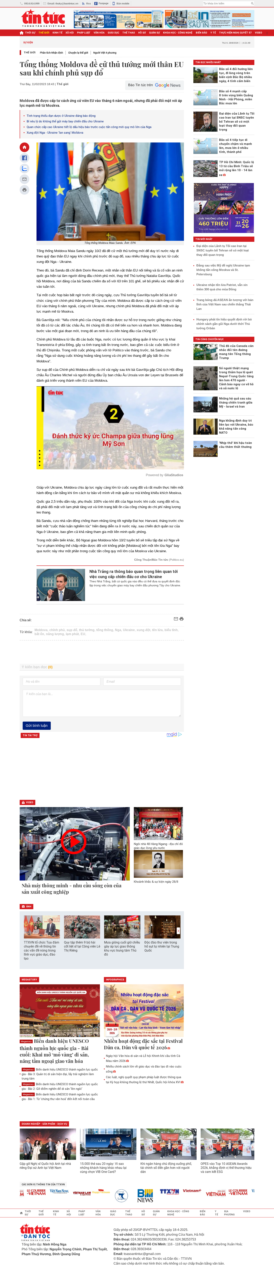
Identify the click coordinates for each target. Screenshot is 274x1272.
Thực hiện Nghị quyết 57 (235, 32)
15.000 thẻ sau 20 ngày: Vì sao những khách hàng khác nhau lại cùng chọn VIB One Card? (103, 1168)
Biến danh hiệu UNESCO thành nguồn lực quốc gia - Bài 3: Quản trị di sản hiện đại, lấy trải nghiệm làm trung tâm (60, 1074)
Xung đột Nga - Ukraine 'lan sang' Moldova (55, 132)
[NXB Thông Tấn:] (103, 1196)
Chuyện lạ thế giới (78, 52)
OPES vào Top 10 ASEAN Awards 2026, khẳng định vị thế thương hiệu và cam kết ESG (226, 1168)
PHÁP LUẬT (83, 32)
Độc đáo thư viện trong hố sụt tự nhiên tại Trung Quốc (161, 946)
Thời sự (30, 32)
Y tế (213, 32)
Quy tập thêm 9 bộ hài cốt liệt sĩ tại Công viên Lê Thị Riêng (82, 946)
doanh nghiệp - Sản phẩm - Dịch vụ (44, 1124)
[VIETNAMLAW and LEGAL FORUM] (62, 1194)
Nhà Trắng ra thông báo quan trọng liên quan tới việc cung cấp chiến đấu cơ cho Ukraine (133, 574)
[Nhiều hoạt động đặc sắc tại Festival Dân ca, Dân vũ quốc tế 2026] (144, 1011)
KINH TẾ (57, 32)
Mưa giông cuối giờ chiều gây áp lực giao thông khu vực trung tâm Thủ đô (122, 948)
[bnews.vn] (126, 1196)
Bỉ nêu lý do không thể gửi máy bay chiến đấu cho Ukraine (65, 121)
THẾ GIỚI (44, 32)
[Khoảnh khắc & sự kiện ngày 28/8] (158, 864)
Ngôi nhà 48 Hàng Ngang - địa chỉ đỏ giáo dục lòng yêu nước (158, 846)
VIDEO (258, 32)
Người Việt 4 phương (104, 52)
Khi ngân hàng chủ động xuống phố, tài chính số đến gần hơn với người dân (166, 1168)
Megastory (26, 1041)
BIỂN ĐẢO (201, 32)
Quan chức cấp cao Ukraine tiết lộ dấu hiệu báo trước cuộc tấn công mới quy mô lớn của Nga (89, 127)
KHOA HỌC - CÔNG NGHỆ (178, 32)
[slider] (93, 456)
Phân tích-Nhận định (51, 52)
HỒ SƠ (142, 32)
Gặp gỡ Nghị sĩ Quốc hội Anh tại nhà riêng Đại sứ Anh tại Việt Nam (45, 1166)
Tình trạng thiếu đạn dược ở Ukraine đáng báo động (61, 116)
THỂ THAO (128, 32)
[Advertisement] (102, 652)
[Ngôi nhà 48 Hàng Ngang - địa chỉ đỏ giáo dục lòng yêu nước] (158, 823)
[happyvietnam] (81, 1191)
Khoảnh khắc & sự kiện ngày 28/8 (156, 882)
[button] (178, 930)
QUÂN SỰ (154, 32)
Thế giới (30, 52)
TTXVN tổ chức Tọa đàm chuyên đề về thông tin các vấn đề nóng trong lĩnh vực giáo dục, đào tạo (41, 950)
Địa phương (229, 1213)
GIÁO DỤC (113, 32)
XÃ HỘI (70, 32)
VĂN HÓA (99, 32)
